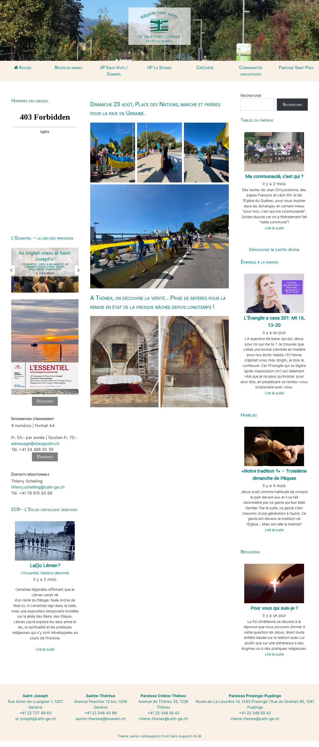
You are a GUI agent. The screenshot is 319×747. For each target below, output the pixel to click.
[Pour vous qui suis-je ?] (274, 583)
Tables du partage (256, 120)
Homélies (248, 415)
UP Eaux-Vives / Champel (114, 71)
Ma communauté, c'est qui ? (274, 176)
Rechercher (251, 95)
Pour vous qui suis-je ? (274, 608)
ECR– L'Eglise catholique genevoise (44, 509)
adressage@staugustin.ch (35, 443)
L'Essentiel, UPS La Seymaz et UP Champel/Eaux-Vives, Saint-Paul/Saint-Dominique (45, 267)
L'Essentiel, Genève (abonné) (45, 573)
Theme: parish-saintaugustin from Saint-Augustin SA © (159, 736)
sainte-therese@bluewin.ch (101, 718)
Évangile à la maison (259, 262)
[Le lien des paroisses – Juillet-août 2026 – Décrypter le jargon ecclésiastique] (45, 393)
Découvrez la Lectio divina (274, 249)
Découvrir (45, 401)
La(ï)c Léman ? (45, 565)
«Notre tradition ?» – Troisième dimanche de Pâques (274, 474)
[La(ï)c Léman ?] (45, 540)
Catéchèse (205, 67)
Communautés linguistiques (250, 71)
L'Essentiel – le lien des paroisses (42, 238)
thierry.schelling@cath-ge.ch (38, 487)
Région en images (68, 67)
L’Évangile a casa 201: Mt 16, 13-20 (274, 321)
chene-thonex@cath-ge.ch (163, 718)
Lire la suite (45, 649)
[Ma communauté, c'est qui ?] (274, 151)
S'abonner (45, 456)
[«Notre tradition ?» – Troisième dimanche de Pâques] (274, 446)
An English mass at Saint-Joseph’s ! (45, 256)
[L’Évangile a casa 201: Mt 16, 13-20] (274, 293)
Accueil (25, 67)
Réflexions (250, 552)
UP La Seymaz (159, 67)
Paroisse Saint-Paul (296, 67)
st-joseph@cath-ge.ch (35, 718)
